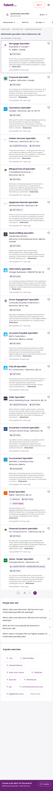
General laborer (15, 665)
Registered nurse (16, 694)
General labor (28, 658)
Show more (16, 67)
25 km (42, 15)
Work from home (16, 672)
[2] (35, 593)
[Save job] (48, 43)
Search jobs (5, 29)
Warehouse (31, 679)
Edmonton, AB (17, 29)
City (10, 658)
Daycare (12, 679)
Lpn (10, 687)
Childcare (38, 672)
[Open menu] (48, 4)
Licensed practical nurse (32, 687)
